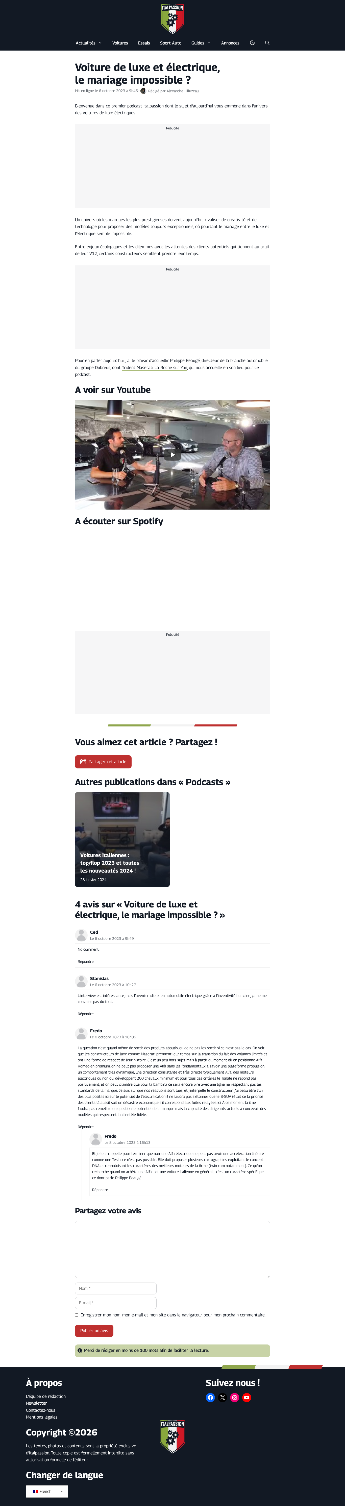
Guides (197, 42)
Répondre (86, 961)
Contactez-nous (40, 1410)
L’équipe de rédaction (46, 1396)
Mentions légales (42, 1417)
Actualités (85, 42)
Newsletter (36, 1403)
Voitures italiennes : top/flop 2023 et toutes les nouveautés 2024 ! (109, 863)
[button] (267, 43)
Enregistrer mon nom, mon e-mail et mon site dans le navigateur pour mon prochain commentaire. (173, 1314)
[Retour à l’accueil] (172, 18)
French (45, 1491)
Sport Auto (170, 42)
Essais (144, 42)
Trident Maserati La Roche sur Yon (154, 367)
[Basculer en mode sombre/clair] (252, 43)
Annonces (230, 42)
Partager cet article (107, 761)
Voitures (120, 42)
